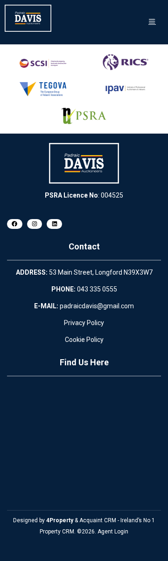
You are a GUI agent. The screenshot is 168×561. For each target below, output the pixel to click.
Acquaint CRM (97, 520)
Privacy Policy (84, 323)
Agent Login (113, 531)
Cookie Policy (84, 339)
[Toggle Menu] (152, 21)
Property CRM (57, 531)
